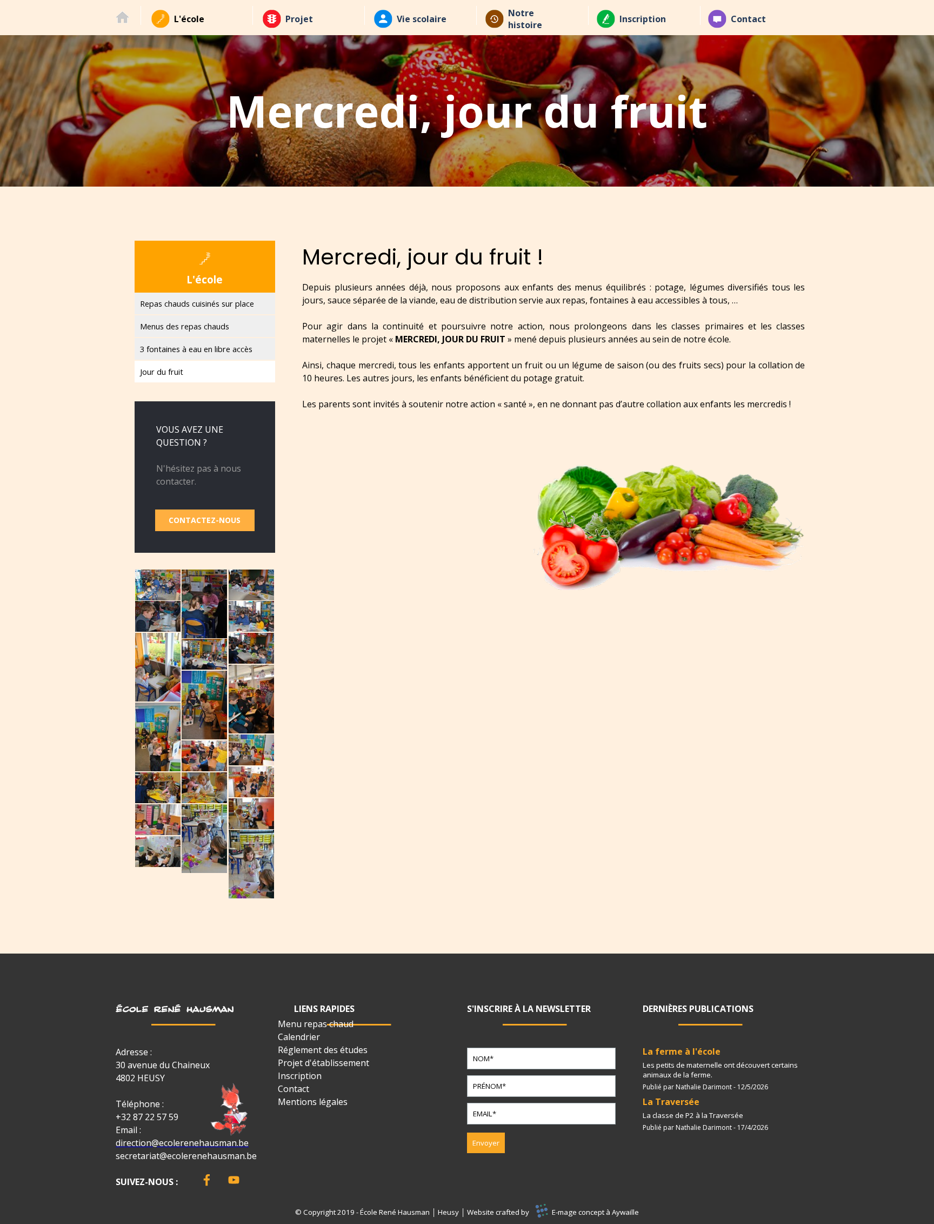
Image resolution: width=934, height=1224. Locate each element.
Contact (748, 19)
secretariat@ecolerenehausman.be (186, 1156)
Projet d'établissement (323, 1063)
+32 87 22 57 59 (147, 1117)
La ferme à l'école (681, 1051)
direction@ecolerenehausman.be (182, 1143)
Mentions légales (313, 1102)
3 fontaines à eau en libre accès (196, 348)
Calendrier (299, 1037)
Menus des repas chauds (184, 326)
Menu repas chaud (315, 1024)
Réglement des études (323, 1050)
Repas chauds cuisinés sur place (197, 303)
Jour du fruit (161, 371)
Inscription (642, 19)
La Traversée (671, 1102)
